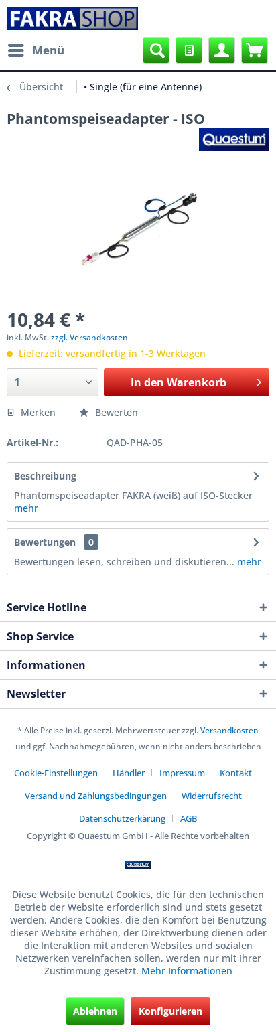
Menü (48, 50)
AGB (188, 818)
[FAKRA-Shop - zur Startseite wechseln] (72, 18)
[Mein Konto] (221, 50)
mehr (26, 508)
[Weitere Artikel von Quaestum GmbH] (234, 139)
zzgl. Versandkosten (89, 337)
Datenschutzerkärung (122, 818)
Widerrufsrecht (212, 796)
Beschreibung (45, 475)
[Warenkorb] (254, 50)
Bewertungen (45, 542)
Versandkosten (229, 730)
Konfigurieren (170, 1011)
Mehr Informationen (186, 970)
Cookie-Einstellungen (56, 773)
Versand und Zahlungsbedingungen (96, 796)
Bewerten (115, 412)
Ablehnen (95, 1011)
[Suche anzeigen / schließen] (156, 50)
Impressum (182, 773)
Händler (129, 773)
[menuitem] (35, 50)
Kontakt (236, 773)
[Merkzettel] (189, 50)
